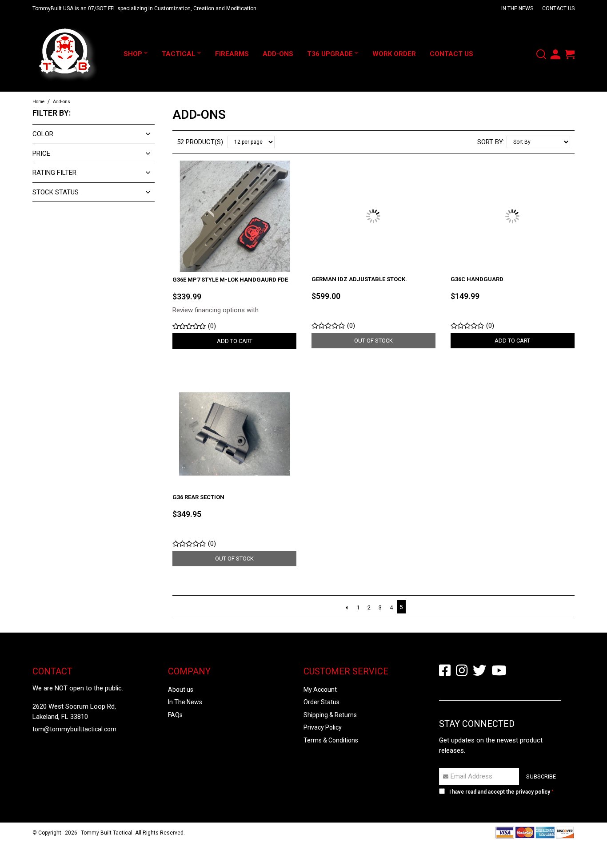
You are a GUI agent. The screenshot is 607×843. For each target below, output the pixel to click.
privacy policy (532, 792)
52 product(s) (200, 142)
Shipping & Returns (330, 714)
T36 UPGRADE (340, 54)
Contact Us (466, 54)
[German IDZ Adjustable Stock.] (373, 215)
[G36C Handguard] (513, 215)
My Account (320, 689)
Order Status (321, 702)
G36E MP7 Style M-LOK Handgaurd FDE (230, 279)
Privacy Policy (323, 727)
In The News (185, 702)
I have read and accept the (499, 792)
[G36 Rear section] (234, 433)
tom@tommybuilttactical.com (74, 729)
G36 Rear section (198, 497)
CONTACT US (558, 8)
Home (38, 101)
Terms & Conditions (331, 740)
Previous (346, 607)
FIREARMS (242, 54)
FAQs (175, 714)
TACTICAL (183, 54)
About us (180, 689)
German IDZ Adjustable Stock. (359, 279)
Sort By (490, 142)
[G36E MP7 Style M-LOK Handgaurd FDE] (234, 216)
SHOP (133, 54)
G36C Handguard (477, 279)
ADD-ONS (287, 54)
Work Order (409, 54)
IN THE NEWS (517, 8)
